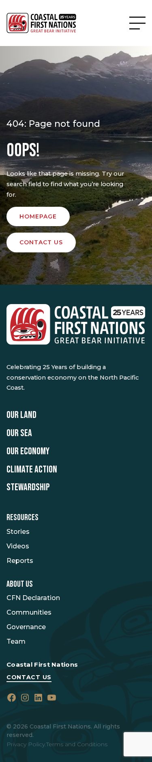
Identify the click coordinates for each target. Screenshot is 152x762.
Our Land (21, 415)
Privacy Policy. (26, 744)
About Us (19, 584)
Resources (22, 518)
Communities (28, 612)
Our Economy (27, 451)
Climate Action (31, 469)
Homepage (38, 216)
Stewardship (28, 487)
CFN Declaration (33, 598)
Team (16, 641)
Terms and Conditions (76, 744)
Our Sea (19, 433)
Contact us (41, 242)
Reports (19, 561)
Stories (18, 531)
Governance (26, 627)
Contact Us (28, 677)
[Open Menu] (137, 23)
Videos (17, 546)
